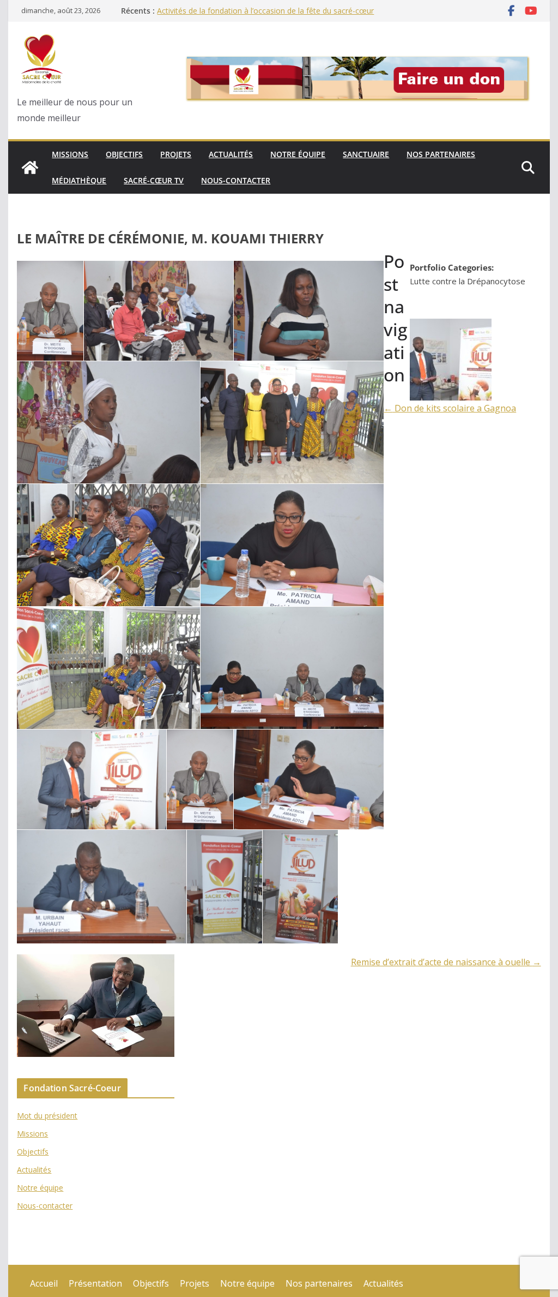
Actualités (231, 154)
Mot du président (47, 1115)
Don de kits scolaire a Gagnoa (450, 408)
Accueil (44, 1283)
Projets (175, 154)
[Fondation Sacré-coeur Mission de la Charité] (30, 167)
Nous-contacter (235, 180)
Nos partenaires (441, 154)
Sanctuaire (366, 154)
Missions (70, 154)
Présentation (95, 1283)
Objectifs (124, 154)
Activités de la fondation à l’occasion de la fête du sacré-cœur (265, 10)
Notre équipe (297, 154)
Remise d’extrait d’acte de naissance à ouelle (446, 962)
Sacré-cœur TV (154, 180)
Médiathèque (79, 180)
